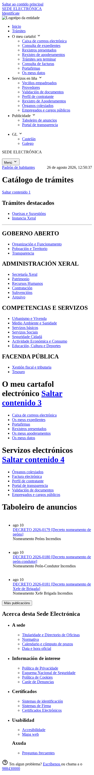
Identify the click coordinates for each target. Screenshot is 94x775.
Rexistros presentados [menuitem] (39, 50)
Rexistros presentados (29, 429)
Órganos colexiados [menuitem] (37, 105)
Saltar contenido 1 (16, 192)
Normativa (30, 639)
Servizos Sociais (25, 332)
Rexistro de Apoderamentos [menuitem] (44, 101)
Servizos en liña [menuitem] (25, 78)
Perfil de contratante (28, 481)
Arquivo (18, 297)
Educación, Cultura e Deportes (36, 346)
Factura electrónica (27, 476)
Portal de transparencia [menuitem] (40, 125)
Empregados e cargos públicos (36, 494)
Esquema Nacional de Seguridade (48, 673)
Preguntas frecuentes (38, 753)
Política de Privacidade (40, 668)
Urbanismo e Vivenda (29, 318)
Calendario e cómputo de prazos (47, 644)
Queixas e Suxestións (29, 213)
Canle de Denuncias (38, 682)
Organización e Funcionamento (37, 244)
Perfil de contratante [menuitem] (38, 96)
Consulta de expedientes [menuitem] (41, 45)
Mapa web (30, 734)
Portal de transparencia (30, 485)
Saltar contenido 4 (33, 459)
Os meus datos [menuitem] (33, 73)
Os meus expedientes (28, 420)
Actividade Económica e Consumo (39, 341)
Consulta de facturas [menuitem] (38, 64)
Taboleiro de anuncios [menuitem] (39, 120)
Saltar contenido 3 (32, 398)
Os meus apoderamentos (31, 433)
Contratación (22, 288)
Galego (28, 143)
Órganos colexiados (27, 472)
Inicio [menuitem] (16, 26)
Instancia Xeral (24, 218)
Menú (8, 162)
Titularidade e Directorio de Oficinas (51, 635)
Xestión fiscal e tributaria (31, 367)
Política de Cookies (37, 677)
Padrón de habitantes (18, 167)
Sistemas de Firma (36, 706)
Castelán (29, 139)
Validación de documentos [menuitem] (43, 92)
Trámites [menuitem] (19, 31)
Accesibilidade (33, 730)
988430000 (11, 768)
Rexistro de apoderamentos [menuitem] (43, 54)
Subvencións (22, 292)
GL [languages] (15, 134)
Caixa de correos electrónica (34, 415)
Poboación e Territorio (29, 248)
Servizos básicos (25, 327)
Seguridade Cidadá (27, 337)
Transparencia (23, 253)
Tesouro (18, 372)
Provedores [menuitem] (31, 87)
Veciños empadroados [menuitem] (39, 83)
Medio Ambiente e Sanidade (34, 323)
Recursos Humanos (27, 283)
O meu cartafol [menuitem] (24, 36)
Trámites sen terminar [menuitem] (39, 59)
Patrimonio (20, 279)
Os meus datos (23, 438)
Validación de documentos (33, 490)
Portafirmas (21, 424)
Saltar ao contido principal (22, 4)
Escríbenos (52, 764)
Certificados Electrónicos (42, 710)
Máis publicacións (17, 603)
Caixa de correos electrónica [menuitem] (44, 41)
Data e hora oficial (36, 648)
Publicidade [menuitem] (22, 116)
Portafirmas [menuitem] (31, 68)
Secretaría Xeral (24, 274)
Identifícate (11, 13)
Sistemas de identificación (42, 701)
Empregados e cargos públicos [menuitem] (46, 110)
